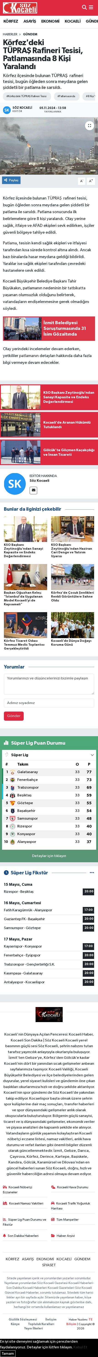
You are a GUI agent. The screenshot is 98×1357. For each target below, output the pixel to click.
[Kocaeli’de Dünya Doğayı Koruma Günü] (72, 625)
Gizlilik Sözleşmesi (23, 1319)
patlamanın (29, 356)
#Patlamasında (66, 96)
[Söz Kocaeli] (15, 484)
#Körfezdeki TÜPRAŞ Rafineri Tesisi (26, 96)
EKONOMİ (50, 21)
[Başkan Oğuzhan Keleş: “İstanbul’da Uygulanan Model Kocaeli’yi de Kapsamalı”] (25, 577)
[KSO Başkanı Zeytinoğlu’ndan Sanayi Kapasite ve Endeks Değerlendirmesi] (25, 529)
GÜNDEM (30, 34)
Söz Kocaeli (39, 480)
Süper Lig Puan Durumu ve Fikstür (24, 1222)
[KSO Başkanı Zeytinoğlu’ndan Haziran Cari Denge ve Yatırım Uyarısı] (72, 529)
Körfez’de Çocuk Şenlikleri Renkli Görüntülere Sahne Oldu (72, 596)
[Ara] (84, 8)
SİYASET (49, 1265)
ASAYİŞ (29, 21)
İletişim (51, 1319)
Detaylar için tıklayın (49, 856)
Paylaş (13, 180)
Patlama (10, 243)
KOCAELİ (72, 21)
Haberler (10, 34)
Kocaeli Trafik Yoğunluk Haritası (70, 1206)
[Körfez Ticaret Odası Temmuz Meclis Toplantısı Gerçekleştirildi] (25, 625)
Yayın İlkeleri (33, 1328)
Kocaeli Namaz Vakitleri (26, 1203)
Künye (15, 1324)
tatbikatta (76, 288)
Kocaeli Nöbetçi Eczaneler (17, 1190)
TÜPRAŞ (54, 198)
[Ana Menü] (91, 8)
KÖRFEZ (10, 21)
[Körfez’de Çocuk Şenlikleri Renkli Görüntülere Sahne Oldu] (72, 577)
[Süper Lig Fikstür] (92, 873)
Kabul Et (80, 1347)
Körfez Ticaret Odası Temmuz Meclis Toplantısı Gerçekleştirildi (24, 644)
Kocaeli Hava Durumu (72, 1187)
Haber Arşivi (66, 1236)
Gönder (14, 716)
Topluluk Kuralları (41, 1324)
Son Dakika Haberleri (23, 1236)
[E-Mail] (33, 490)
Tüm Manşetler (67, 1219)
